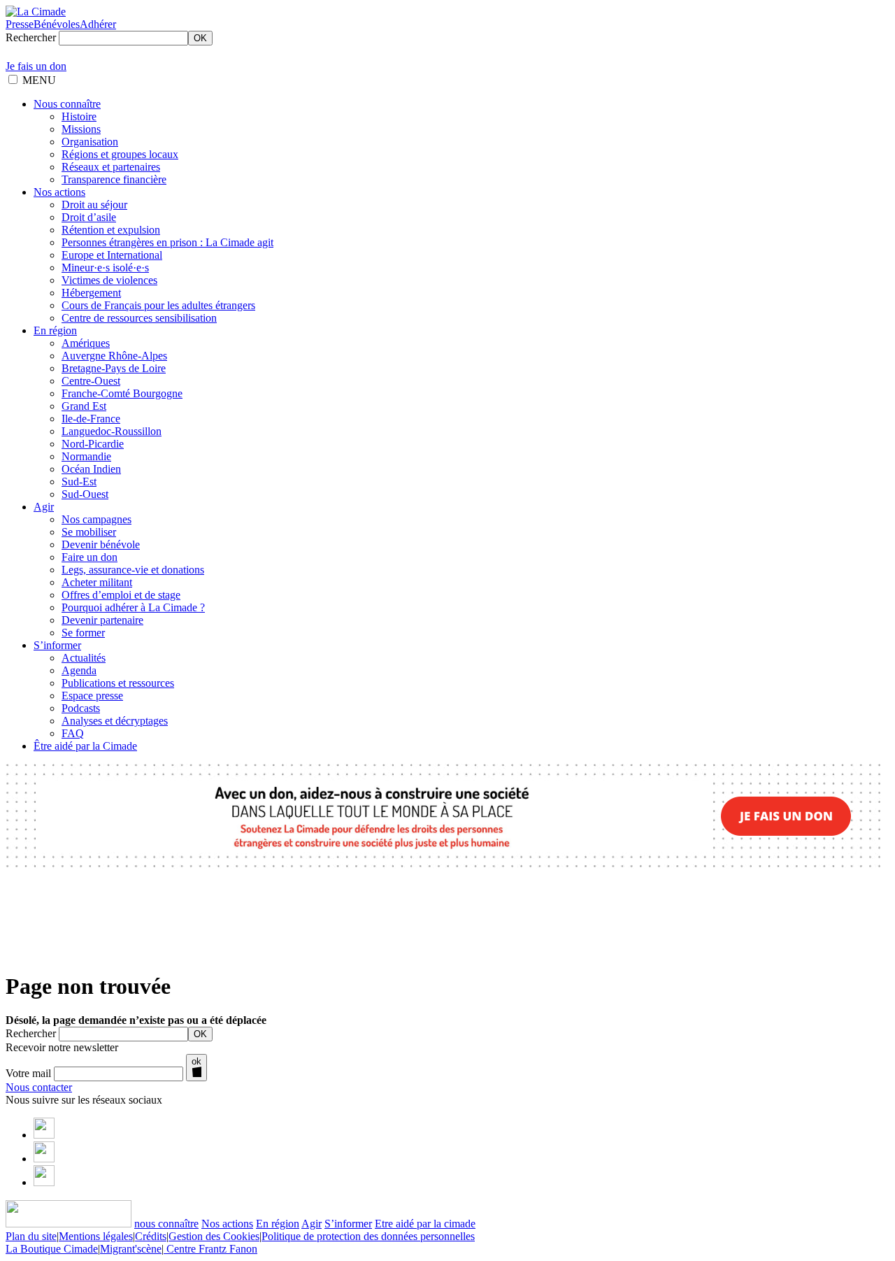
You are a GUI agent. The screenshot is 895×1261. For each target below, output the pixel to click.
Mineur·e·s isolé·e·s (105, 267)
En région (55, 330)
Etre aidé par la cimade (425, 1224)
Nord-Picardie (93, 444)
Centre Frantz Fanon (210, 1249)
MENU (39, 80)
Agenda (79, 670)
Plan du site (31, 1236)
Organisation (90, 142)
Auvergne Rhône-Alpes (114, 356)
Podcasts (81, 708)
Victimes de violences (109, 280)
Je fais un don (36, 66)
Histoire (79, 116)
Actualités (84, 658)
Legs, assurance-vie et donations (133, 570)
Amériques (86, 343)
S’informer (57, 645)
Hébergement (91, 293)
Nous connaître (67, 104)
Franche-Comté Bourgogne (122, 393)
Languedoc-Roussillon (112, 431)
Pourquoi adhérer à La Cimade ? (133, 607)
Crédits (150, 1236)
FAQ (73, 733)
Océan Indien (91, 469)
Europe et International (112, 255)
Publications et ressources (118, 683)
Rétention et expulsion (111, 230)
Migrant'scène (131, 1249)
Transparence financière (114, 179)
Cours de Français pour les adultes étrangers (158, 305)
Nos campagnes (96, 519)
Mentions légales (96, 1236)
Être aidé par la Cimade (85, 746)
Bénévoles (57, 24)
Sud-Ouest (85, 494)
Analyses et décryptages (115, 721)
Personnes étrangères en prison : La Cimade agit (167, 242)
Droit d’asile (89, 217)
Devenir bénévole (101, 544)
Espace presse (92, 695)
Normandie (86, 456)
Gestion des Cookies (214, 1236)
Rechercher (31, 37)
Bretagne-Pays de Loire (114, 368)
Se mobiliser (89, 532)
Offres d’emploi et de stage (121, 595)
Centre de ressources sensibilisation (139, 318)
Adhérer (98, 24)
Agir (44, 507)
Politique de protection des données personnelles (368, 1236)
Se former (83, 633)
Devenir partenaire (102, 620)
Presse (20, 24)
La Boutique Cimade (52, 1249)
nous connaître (166, 1224)
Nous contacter (39, 1087)
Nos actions (59, 192)
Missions (81, 129)
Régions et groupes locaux (120, 154)
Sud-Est (79, 481)
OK (200, 38)
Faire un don (89, 557)
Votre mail (28, 1073)
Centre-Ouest (91, 381)
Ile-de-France (91, 419)
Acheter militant (97, 582)
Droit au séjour (94, 205)
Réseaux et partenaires (111, 167)
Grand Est (84, 406)
